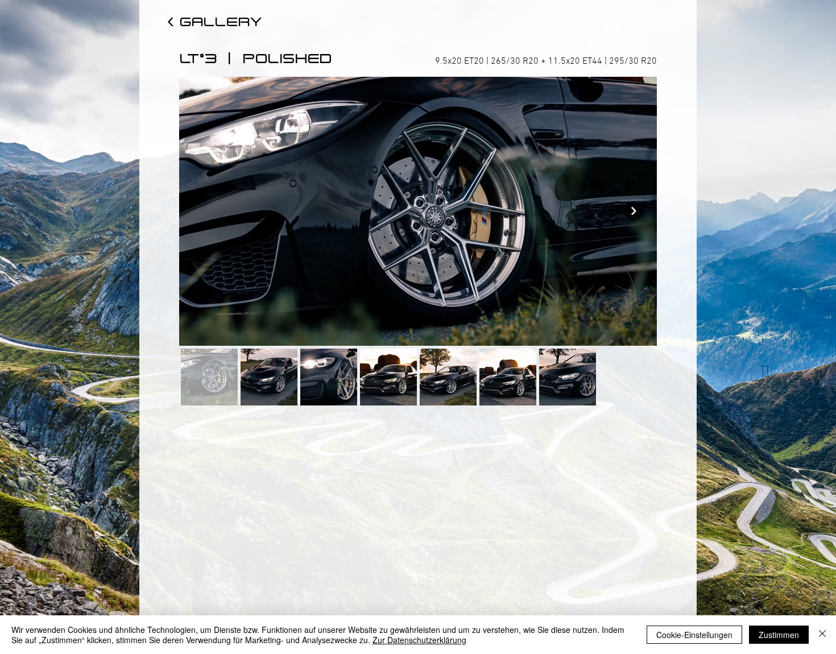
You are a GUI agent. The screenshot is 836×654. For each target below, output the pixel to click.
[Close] (822, 634)
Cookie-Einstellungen (694, 634)
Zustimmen (779, 634)
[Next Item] (634, 211)
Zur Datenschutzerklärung (419, 639)
